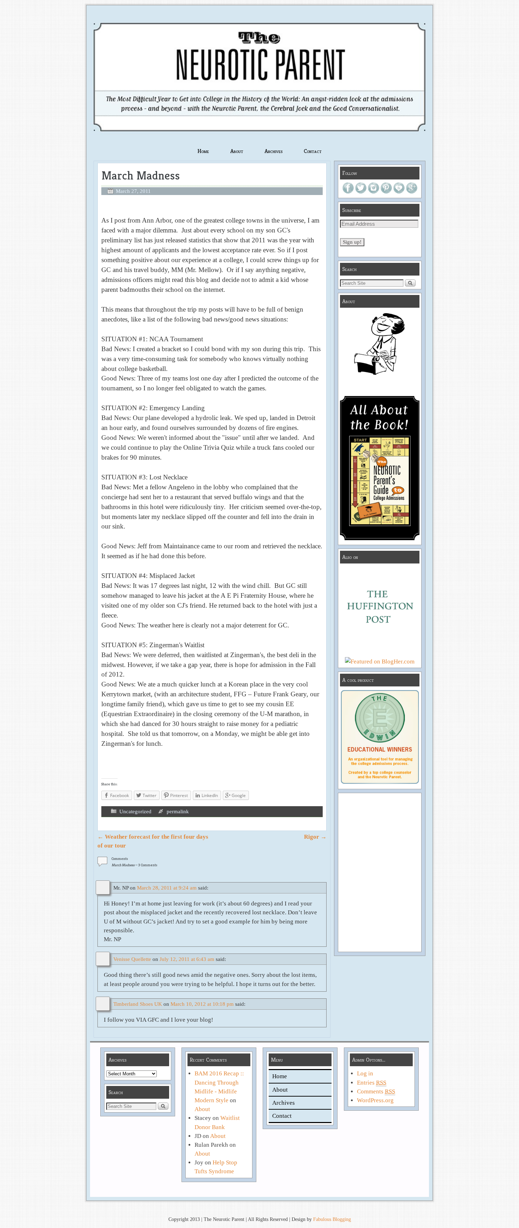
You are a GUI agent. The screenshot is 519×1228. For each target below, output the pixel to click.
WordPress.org (375, 1100)
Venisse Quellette (132, 959)
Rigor (315, 836)
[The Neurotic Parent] (259, 76)
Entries (371, 1082)
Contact (313, 151)
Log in (365, 1073)
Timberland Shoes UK (137, 1004)
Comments (376, 1091)
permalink (178, 811)
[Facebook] (348, 191)
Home (203, 151)
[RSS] (399, 191)
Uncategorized (135, 811)
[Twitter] (360, 191)
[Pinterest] (386, 191)
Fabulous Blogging (332, 1219)
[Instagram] (373, 191)
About (236, 151)
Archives (273, 151)
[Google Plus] (411, 191)
